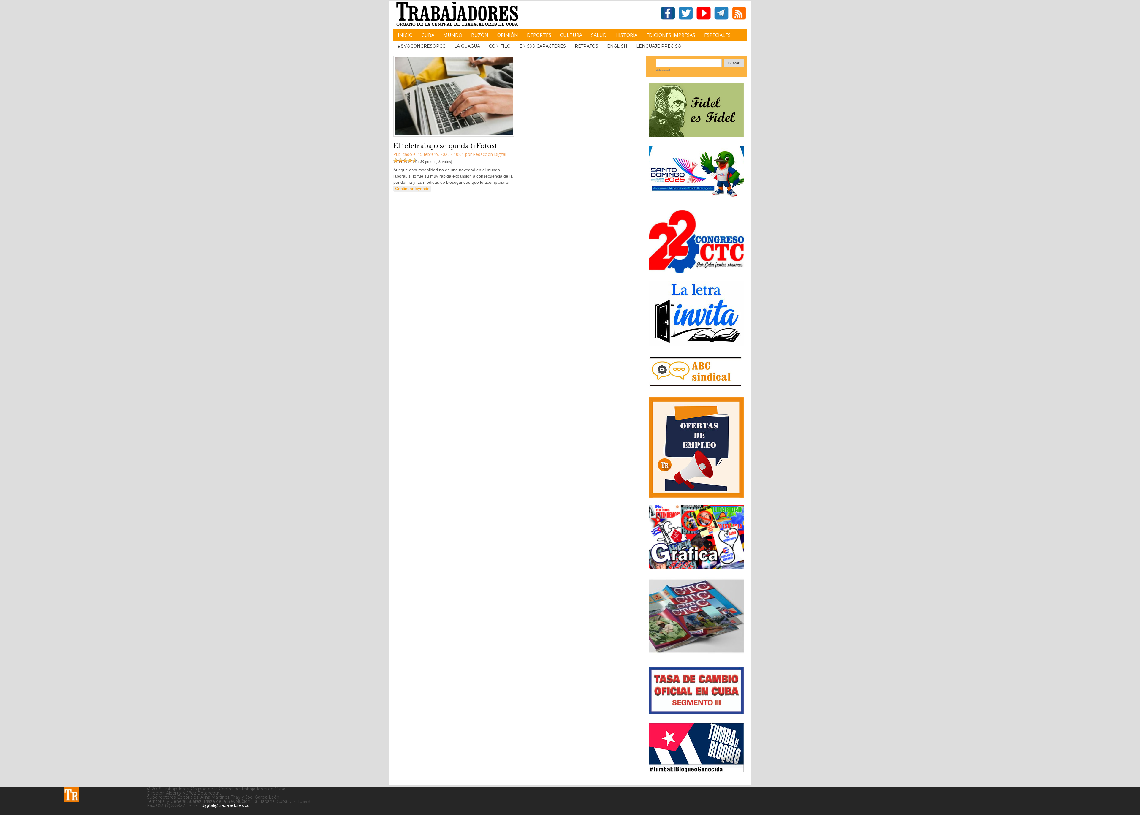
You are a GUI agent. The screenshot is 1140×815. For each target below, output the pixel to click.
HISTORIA (626, 35)
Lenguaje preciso (658, 46)
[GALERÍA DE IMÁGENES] (696, 566)
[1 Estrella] (395, 160)
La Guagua (467, 46)
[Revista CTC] (696, 652)
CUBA (428, 35)
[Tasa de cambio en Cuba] (696, 712)
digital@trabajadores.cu (226, 805)
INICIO (405, 35)
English (617, 46)
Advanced (663, 70)
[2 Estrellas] (400, 160)
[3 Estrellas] (405, 160)
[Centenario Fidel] (696, 135)
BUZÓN (479, 35)
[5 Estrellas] (414, 160)
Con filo (500, 46)
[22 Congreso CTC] (696, 270)
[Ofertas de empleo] (696, 447)
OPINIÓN (507, 35)
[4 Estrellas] (410, 160)
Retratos (586, 46)
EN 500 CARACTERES (543, 46)
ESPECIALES (717, 35)
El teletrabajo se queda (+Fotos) (445, 146)
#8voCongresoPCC (421, 46)
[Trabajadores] (71, 794)
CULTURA (571, 35)
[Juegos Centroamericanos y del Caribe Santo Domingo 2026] (696, 198)
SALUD (599, 35)
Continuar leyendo (412, 188)
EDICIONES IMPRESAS (670, 35)
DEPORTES (539, 35)
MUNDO (452, 35)
